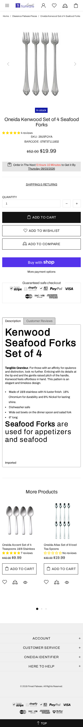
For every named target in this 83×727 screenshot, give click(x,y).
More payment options (41, 271)
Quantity (9, 197)
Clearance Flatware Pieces (24, 16)
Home (6, 16)
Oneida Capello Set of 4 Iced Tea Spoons (43, 546)
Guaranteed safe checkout (41, 283)
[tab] (13, 321)
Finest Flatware (24, 5)
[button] (11, 133)
